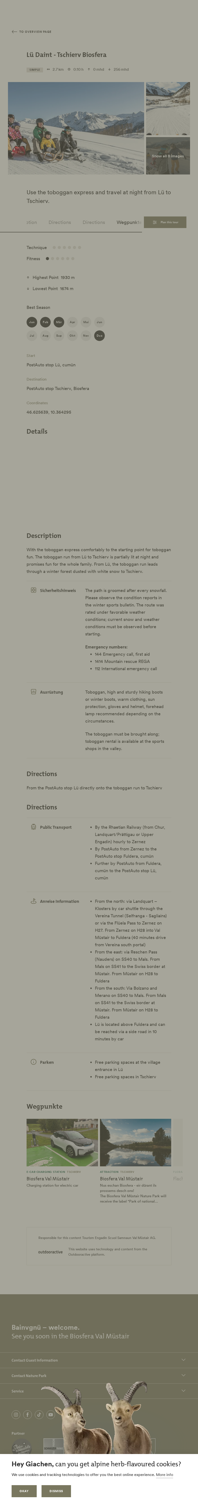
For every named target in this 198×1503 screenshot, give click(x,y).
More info (164, 1474)
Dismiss (56, 1491)
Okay (24, 1491)
